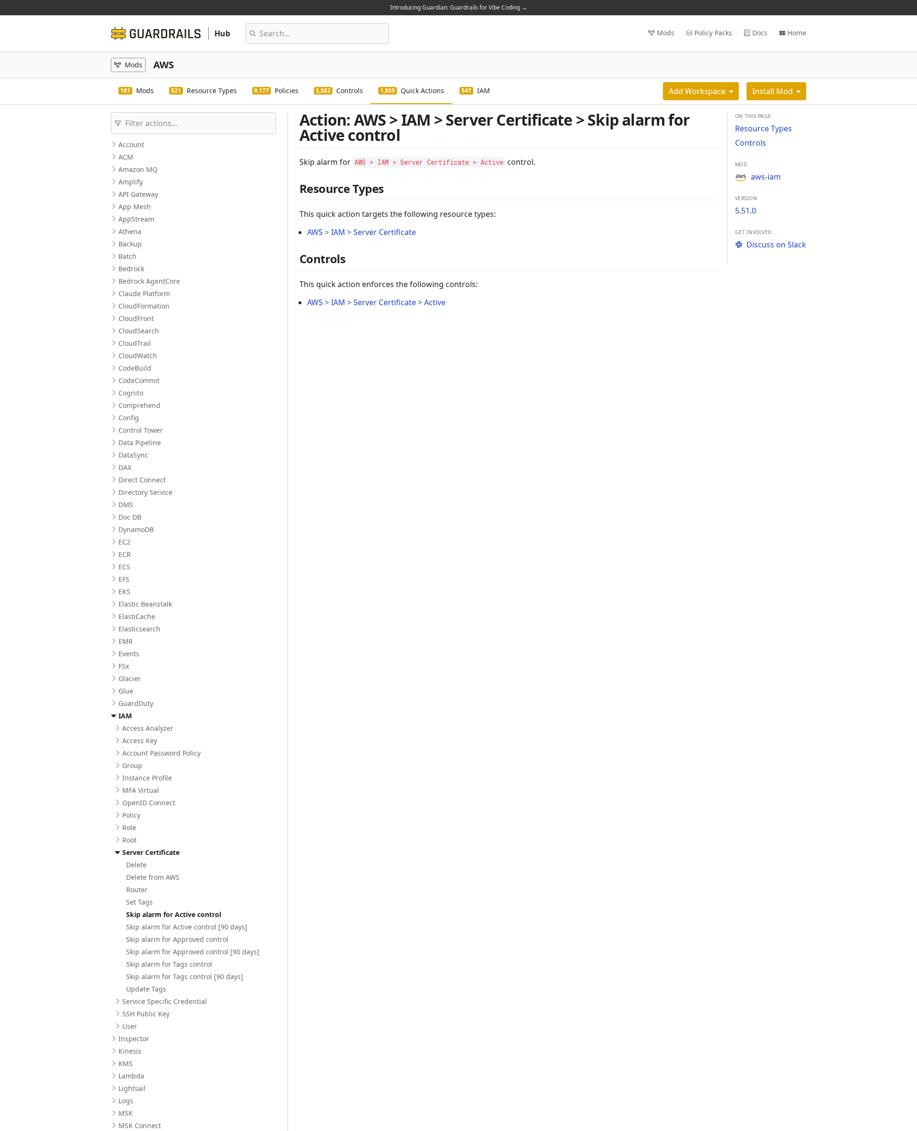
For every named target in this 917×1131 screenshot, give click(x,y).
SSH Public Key (146, 1013)
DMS (125, 504)
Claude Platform (144, 293)
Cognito (130, 392)
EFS (123, 579)
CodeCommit (139, 380)
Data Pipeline (139, 442)
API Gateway (138, 194)
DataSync (133, 454)
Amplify (130, 181)
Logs (125, 1100)
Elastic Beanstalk (145, 603)
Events (128, 653)
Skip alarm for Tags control (169, 964)
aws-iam (766, 176)
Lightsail (132, 1088)
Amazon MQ (138, 169)
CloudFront (136, 318)
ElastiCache (136, 616)
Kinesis (129, 1051)
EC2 (124, 541)
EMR (125, 641)
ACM (125, 156)
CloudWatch (137, 355)
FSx (123, 666)
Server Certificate (151, 852)
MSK (125, 1113)
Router (137, 889)
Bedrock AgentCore (149, 281)
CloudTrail (134, 343)
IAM (125, 715)
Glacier (129, 678)
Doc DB (129, 517)
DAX (124, 467)
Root (129, 839)
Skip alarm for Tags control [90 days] (184, 976)
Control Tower (140, 430)
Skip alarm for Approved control (177, 939)
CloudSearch (138, 330)
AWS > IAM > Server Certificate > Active (376, 302)
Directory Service (145, 492)
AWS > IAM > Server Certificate (361, 232)
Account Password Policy (161, 753)
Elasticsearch (139, 628)
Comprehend (139, 405)
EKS (124, 591)
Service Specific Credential (164, 1001)
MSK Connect (139, 1125)
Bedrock (131, 268)
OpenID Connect (148, 802)
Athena (129, 231)
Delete (136, 864)
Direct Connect (142, 479)
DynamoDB (136, 529)
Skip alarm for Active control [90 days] (186, 926)
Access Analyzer (147, 728)
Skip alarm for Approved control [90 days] (192, 951)
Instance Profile (147, 777)
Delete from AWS (153, 877)
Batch (127, 256)
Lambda (131, 1075)
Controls (750, 143)
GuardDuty (135, 703)
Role (129, 827)
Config (128, 417)
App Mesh (134, 206)
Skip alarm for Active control (173, 914)
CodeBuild (134, 368)
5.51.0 (745, 210)
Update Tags (146, 988)
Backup (130, 243)
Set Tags (139, 902)
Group (132, 765)
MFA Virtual (140, 790)
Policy (131, 815)
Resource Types (763, 128)
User (129, 1026)
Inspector (133, 1038)
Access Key (139, 740)
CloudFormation (144, 305)
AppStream (136, 219)
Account (131, 144)
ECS (124, 566)
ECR (124, 554)
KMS (125, 1063)
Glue (125, 690)
